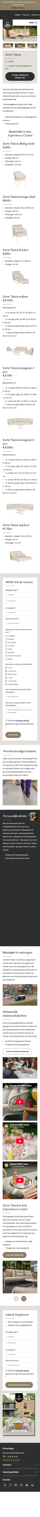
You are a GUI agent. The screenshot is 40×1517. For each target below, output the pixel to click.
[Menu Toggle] (33, 22)
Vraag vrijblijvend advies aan (20, 76)
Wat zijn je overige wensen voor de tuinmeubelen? (18, 704)
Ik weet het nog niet (14, 656)
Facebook (10, 1485)
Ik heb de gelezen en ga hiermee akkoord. (19, 724)
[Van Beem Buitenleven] (8, 24)
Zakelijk (17, 15)
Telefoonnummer (12, 619)
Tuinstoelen (12, 642)
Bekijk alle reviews (11, 1460)
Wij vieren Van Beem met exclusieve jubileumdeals (18, 5)
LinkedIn (32, 1485)
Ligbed (10, 649)
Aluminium (12, 671)
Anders (10, 659)
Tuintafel (11, 646)
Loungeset (11, 636)
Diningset (11, 639)
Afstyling (11, 652)
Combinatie (12, 681)
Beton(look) (12, 674)
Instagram (5, 1485)
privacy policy (22, 721)
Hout (10, 668)
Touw (10, 678)
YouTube (27, 1485)
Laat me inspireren (14, 1255)
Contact (7, 1465)
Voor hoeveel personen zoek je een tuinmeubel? (18, 691)
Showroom (35, 15)
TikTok (21, 1485)
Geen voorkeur (13, 684)
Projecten (26, 15)
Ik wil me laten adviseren (17, 1051)
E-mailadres (10, 608)
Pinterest (16, 1485)
